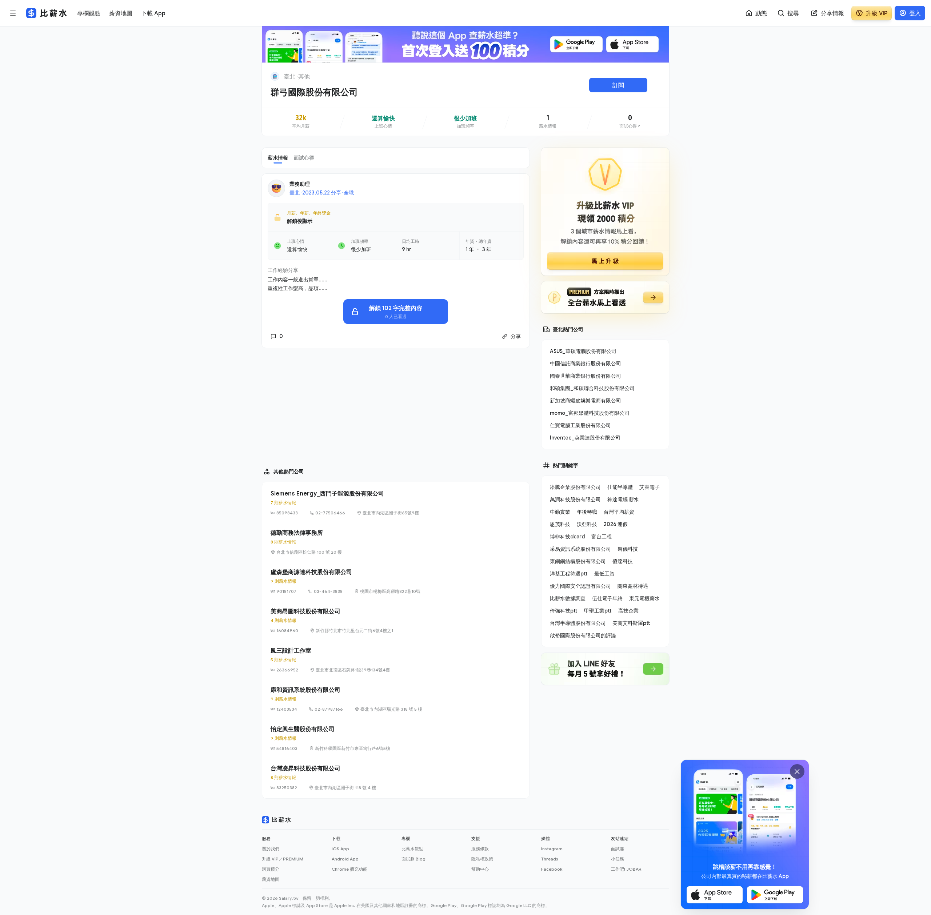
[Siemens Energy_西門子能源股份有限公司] (396, 503)
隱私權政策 (482, 859)
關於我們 (270, 848)
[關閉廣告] (797, 771)
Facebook (551, 869)
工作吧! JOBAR (626, 869)
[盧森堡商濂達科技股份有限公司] (396, 581)
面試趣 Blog (413, 859)
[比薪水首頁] (276, 819)
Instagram (552, 848)
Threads (549, 859)
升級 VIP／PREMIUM (282, 859)
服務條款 (480, 848)
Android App (345, 859)
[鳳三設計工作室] (396, 660)
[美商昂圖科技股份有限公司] (396, 620)
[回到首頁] (275, 76)
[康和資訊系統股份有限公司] (396, 699)
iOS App (340, 848)
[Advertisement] (396, 405)
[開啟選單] (13, 13)
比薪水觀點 (412, 848)
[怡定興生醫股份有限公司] (396, 738)
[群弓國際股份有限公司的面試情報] (630, 122)
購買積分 (270, 869)
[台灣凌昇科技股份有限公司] (396, 777)
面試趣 (617, 848)
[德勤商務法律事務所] (396, 542)
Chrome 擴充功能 (349, 869)
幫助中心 (480, 869)
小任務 (617, 859)
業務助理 (299, 184)
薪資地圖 (270, 879)
